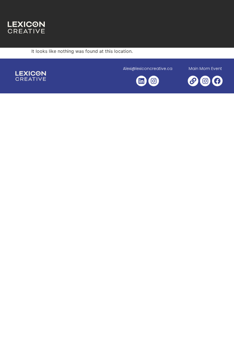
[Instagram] (153, 81)
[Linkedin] (141, 81)
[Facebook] (217, 81)
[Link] (193, 81)
